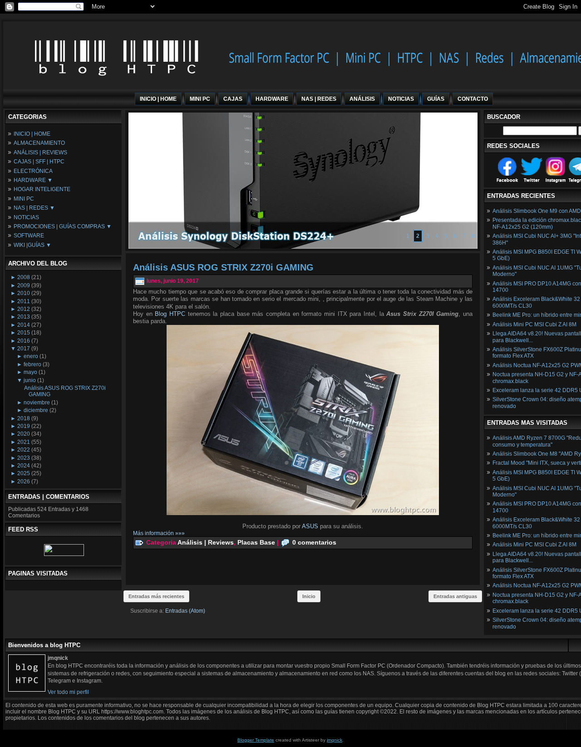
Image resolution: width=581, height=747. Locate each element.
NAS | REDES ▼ (34, 208)
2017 (23, 348)
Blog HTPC (170, 313)
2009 (23, 285)
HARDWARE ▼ (33, 180)
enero (31, 356)
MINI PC (24, 199)
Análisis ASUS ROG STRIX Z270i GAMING (223, 267)
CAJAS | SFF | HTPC (39, 161)
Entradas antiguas (455, 596)
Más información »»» (159, 533)
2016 (23, 341)
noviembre (37, 402)
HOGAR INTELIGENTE (42, 189)
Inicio (308, 596)
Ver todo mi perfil (68, 692)
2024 (23, 465)
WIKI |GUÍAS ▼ (32, 245)
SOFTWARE (29, 235)
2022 (23, 450)
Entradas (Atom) (185, 611)
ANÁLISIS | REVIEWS (40, 152)
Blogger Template (255, 739)
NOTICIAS (26, 217)
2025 (23, 473)
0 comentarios (314, 542)
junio (30, 380)
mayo (30, 372)
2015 (23, 332)
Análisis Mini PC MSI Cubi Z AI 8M (534, 324)
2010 (23, 293)
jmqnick (334, 739)
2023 (23, 458)
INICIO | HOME (32, 134)
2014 (23, 325)
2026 (23, 481)
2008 (23, 277)
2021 (23, 442)
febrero (32, 364)
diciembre (36, 410)
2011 (23, 301)
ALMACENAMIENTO (39, 143)
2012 (23, 309)
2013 (23, 317)
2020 (23, 434)
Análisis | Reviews (205, 542)
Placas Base (256, 542)
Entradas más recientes (156, 596)
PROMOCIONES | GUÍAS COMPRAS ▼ (63, 226)
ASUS (310, 526)
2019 (23, 426)
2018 (23, 418)
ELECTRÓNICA (33, 171)
